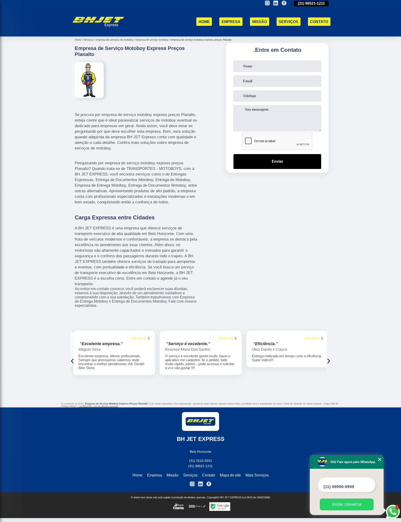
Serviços (288, 22)
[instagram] (267, 3)
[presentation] (72, 360)
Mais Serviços (257, 475)
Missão (259, 22)
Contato (319, 22)
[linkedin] (275, 3)
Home (204, 22)
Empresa (231, 22)
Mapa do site (230, 475)
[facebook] (284, 3)
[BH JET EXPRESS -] (98, 31)
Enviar (277, 161)
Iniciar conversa (346, 504)
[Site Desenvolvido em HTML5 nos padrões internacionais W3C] (197, 506)
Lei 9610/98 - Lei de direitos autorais (98, 406)
